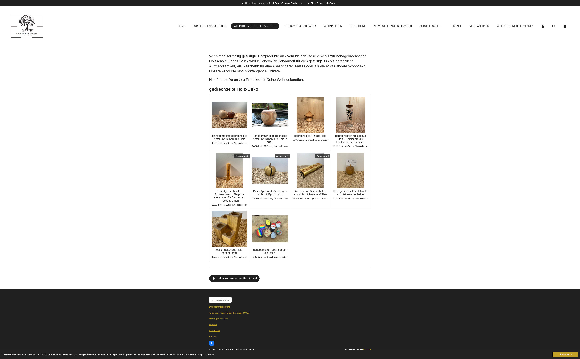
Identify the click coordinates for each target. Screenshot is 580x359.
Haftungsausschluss (218, 319)
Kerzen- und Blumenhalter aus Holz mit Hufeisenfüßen (310, 193)
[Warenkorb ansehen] (564, 26)
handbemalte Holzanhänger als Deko (270, 251)
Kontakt (212, 336)
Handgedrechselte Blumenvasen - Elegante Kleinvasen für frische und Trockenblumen (229, 196)
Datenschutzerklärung (219, 307)
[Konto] (543, 26)
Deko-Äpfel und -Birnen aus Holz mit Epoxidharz (270, 193)
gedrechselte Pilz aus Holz (310, 135)
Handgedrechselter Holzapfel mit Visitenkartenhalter (350, 193)
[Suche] (553, 26)
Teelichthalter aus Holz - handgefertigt (229, 251)
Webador (367, 350)
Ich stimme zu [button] (565, 354)
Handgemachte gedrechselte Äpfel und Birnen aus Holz (229, 137)
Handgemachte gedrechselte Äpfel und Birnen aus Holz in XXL (269, 139)
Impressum (214, 330)
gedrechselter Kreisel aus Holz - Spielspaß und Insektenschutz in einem (350, 139)
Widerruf (213, 324)
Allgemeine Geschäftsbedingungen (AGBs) (229, 313)
